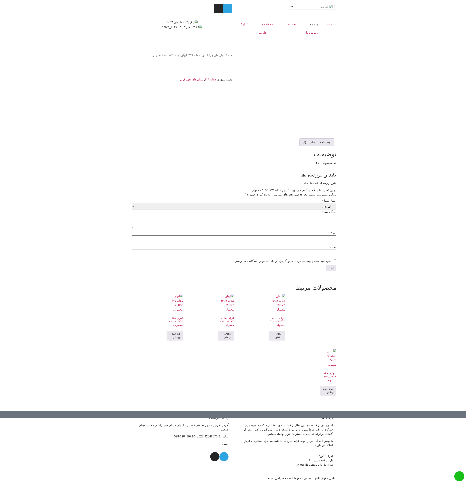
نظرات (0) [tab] (309, 142)
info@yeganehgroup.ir (206, 443)
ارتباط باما (312, 32)
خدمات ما (267, 24)
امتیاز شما (329, 200)
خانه (329, 24)
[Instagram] (218, 8)
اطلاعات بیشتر (277, 336)
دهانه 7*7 (194, 55)
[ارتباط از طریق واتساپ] (459, 476)
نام (333, 233)
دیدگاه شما (329, 211)
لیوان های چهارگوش (213, 55)
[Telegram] (227, 8)
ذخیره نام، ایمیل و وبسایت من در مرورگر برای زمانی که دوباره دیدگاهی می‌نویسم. (283, 261)
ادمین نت (260, 478)
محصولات (291, 24)
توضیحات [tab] (325, 142)
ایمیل (332, 247)
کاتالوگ (244, 24)
